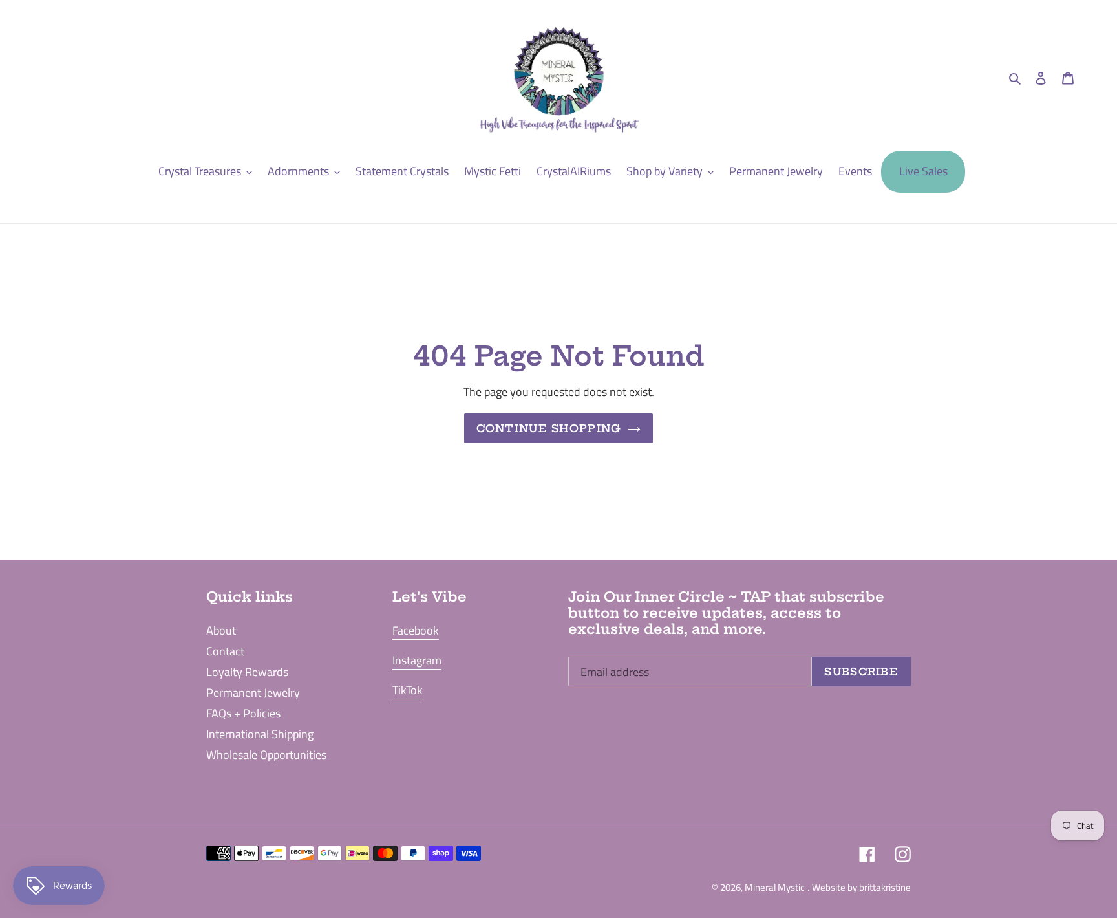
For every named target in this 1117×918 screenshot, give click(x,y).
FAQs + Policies (243, 713)
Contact (225, 651)
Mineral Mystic (775, 887)
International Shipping (260, 734)
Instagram (416, 660)
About (221, 630)
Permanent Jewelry (253, 692)
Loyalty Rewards (247, 672)
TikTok (407, 690)
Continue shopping (549, 428)
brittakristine (885, 887)
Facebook (415, 630)
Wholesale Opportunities (266, 754)
